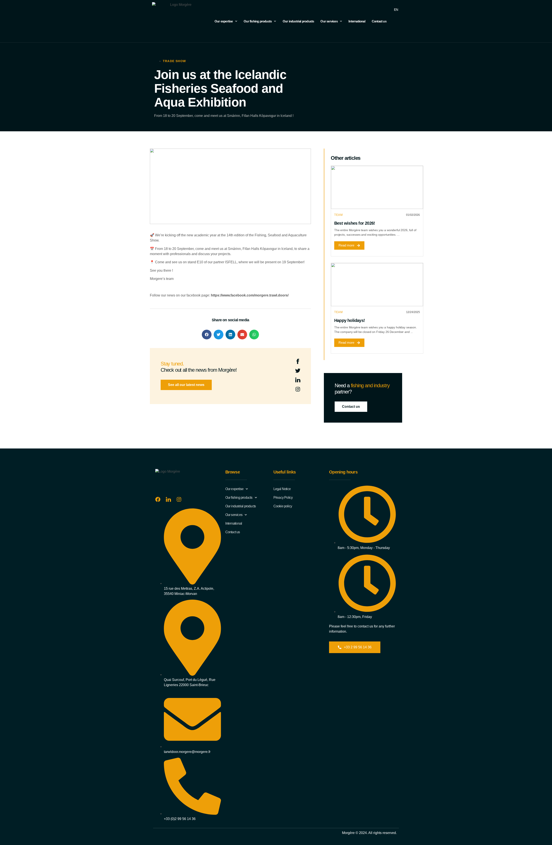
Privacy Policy (283, 497)
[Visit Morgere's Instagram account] (179, 499)
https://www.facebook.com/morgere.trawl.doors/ (250, 295)
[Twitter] (297, 370)
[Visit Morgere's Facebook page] (157, 499)
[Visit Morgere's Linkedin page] (168, 499)
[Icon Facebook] (297, 361)
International (356, 21)
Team (338, 214)
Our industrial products (298, 21)
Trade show (174, 61)
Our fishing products (258, 21)
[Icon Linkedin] (297, 380)
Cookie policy (282, 506)
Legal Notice (282, 489)
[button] (207, 334)
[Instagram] (297, 389)
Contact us (379, 21)
